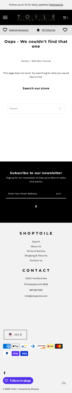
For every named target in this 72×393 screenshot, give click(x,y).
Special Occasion (19, 30)
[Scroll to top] (64, 383)
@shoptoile (56, 4)
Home (25, 61)
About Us (36, 246)
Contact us (36, 260)
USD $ (18, 334)
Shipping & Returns (36, 255)
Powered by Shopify (28, 389)
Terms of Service (36, 250)
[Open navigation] (8, 17)
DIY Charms (48, 30)
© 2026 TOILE (10, 389)
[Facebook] (36, 207)
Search (36, 241)
